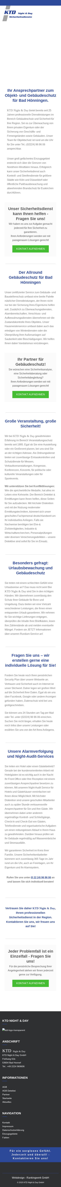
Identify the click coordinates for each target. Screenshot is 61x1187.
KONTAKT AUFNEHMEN (30, 249)
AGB (4, 1087)
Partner (6, 1094)
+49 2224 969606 (16, 1066)
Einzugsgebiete (33, 57)
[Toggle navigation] (57, 15)
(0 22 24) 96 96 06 (41, 877)
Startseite (7, 1098)
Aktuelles (6, 1102)
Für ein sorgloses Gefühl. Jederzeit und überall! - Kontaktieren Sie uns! (30, 1155)
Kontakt (6, 1122)
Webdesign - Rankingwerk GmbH (30, 1177)
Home (20, 57)
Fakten (5, 1137)
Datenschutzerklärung (13, 1130)
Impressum (7, 1126)
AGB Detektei (9, 1090)
